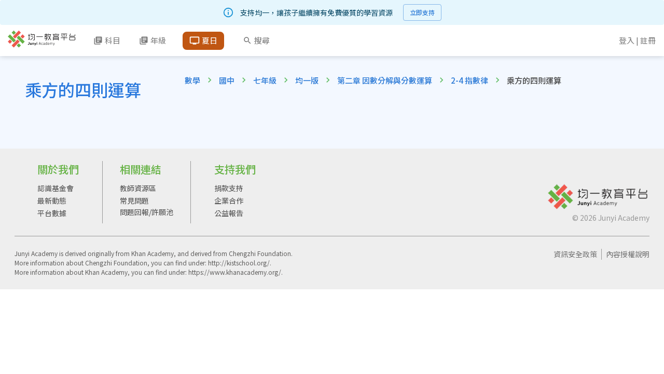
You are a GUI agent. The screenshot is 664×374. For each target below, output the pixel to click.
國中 (226, 80)
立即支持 (422, 12)
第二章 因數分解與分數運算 (384, 80)
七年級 (264, 80)
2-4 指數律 (469, 80)
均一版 (307, 80)
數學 (192, 80)
